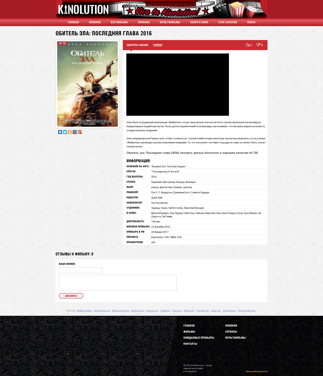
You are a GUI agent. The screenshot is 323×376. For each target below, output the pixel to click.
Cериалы (144, 22)
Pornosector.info (246, 310)
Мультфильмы (170, 22)
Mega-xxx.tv (137, 310)
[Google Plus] (80, 132)
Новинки (95, 22)
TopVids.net (202, 310)
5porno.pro (152, 310)
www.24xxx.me (102, 310)
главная (73, 22)
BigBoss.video (84, 310)
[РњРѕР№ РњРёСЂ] (75, 132)
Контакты (190, 344)
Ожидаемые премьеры (198, 337)
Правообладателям (256, 371)
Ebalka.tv (165, 310)
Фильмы (189, 331)
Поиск (251, 22)
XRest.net (189, 310)
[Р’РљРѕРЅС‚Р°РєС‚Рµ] (60, 132)
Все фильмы (119, 22)
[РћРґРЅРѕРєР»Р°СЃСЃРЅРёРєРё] (70, 132)
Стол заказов (227, 22)
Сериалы (231, 331)
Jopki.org (216, 310)
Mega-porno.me (120, 310)
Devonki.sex (229, 310)
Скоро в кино (199, 22)
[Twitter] (65, 132)
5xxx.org (177, 310)
